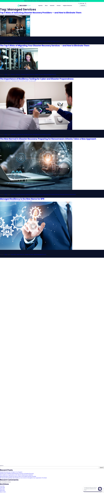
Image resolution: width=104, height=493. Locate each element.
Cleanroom (33, 194)
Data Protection (34, 41)
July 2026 (2, 486)
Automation (13, 134)
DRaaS (48, 41)
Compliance (27, 41)
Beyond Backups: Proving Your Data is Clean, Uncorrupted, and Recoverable (18, 476)
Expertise (40, 5)
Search (1, 465)
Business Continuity (19, 41)
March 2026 (3, 491)
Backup (18, 194)
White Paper (7, 41)
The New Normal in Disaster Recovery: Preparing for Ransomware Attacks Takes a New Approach (48, 139)
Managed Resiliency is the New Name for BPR (22, 199)
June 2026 (2, 487)
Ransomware (73, 194)
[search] (85, 3)
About (46, 5)
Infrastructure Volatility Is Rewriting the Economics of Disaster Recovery (17, 473)
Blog (6, 74)
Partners (59, 5)
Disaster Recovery (42, 41)
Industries (52, 5)
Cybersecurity (20, 134)
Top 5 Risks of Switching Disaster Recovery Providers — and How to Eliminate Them (40, 13)
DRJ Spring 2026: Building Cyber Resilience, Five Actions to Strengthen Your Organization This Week (23, 477)
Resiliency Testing (46, 134)
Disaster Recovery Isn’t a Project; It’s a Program (11, 472)
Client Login (82, 3)
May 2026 (2, 489)
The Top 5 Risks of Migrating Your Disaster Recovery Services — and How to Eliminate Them (44, 46)
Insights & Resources (67, 5)
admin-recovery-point (25, 14)
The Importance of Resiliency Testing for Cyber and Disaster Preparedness (37, 79)
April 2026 (2, 490)
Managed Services (55, 41)
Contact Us (82, 5)
